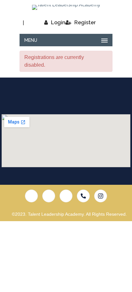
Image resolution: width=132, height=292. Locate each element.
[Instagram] (100, 196)
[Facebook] (31, 196)
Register (85, 22)
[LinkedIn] (66, 196)
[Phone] (83, 196)
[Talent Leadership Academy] (66, 7)
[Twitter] (48, 196)
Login (58, 22)
